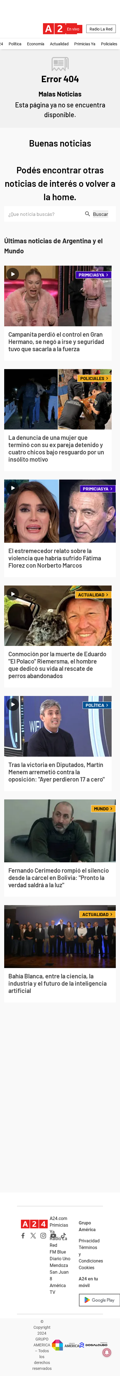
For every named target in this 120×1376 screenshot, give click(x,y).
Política (15, 44)
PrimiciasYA (91, 274)
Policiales (109, 44)
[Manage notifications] (106, 1352)
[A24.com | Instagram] (43, 1235)
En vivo (73, 29)
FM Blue (58, 1252)
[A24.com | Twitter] (33, 1235)
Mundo (101, 808)
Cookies (86, 1267)
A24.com (58, 1218)
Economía (35, 44)
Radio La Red (101, 29)
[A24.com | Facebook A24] (23, 1235)
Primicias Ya (84, 44)
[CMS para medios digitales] (93, 1345)
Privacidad (89, 1240)
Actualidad (59, 44)
